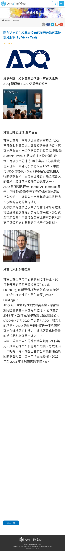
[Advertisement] (32, 414)
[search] (54, 3)
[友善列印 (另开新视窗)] (44, 24)
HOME (7, 20)
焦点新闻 (16, 20)
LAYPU (37, 548)
